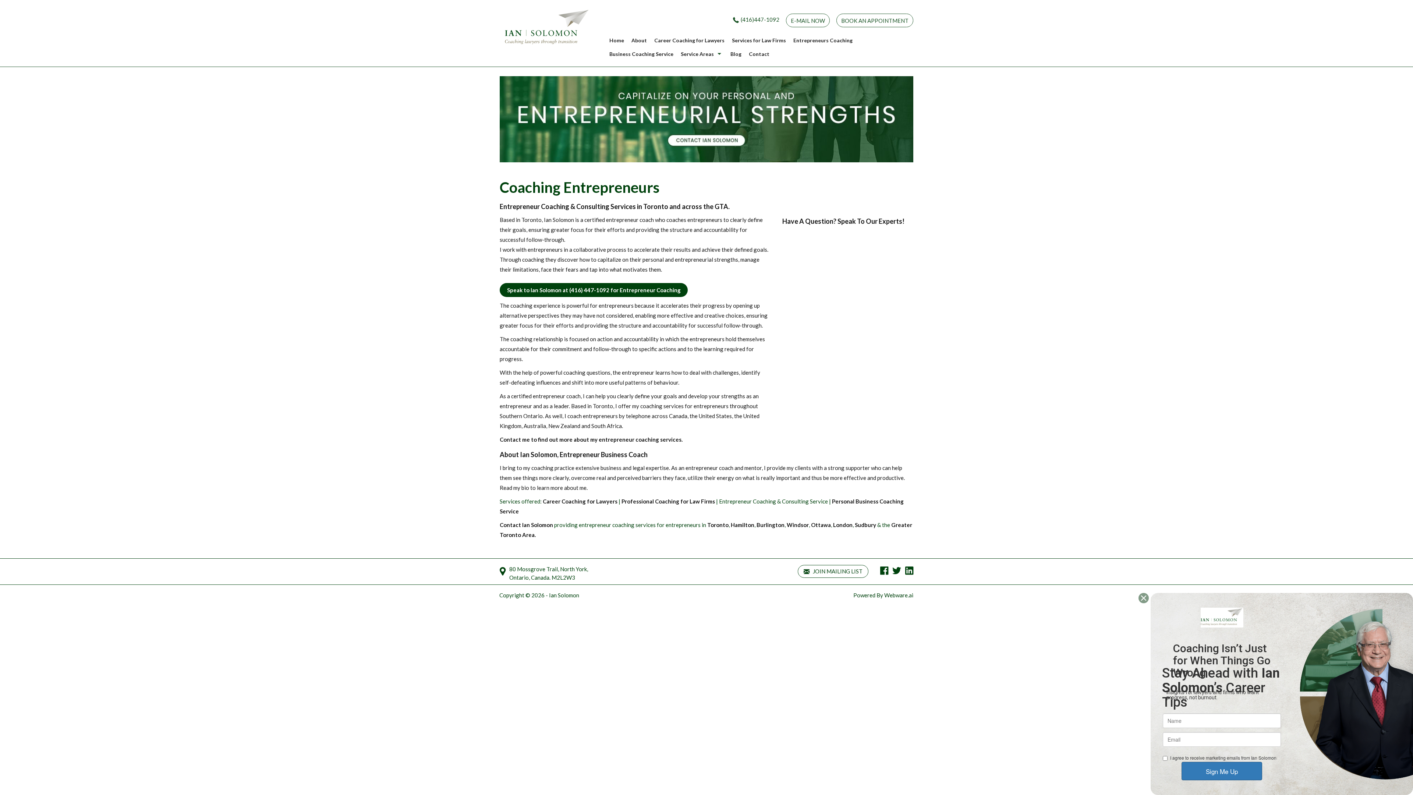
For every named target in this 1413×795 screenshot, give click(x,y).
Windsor (798, 525)
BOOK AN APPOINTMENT (875, 20)
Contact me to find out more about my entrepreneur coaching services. (591, 439)
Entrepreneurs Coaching (823, 40)
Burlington (771, 525)
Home (616, 40)
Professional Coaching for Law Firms (668, 501)
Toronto (718, 525)
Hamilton (742, 525)
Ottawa (821, 525)
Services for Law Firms (759, 40)
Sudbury (865, 525)
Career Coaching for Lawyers (689, 40)
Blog (735, 54)
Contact (759, 54)
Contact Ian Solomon (526, 525)
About (639, 40)
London (843, 525)
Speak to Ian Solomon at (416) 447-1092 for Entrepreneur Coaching (594, 290)
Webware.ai (898, 595)
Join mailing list (837, 571)
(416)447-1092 (760, 19)
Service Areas (697, 54)
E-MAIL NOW (808, 20)
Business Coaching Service (641, 54)
